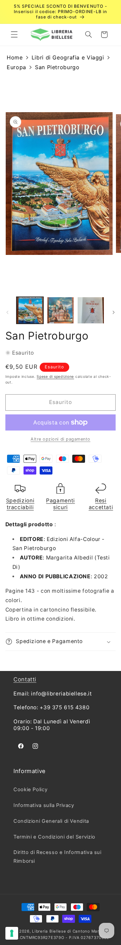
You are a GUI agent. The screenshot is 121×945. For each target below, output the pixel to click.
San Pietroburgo (57, 67)
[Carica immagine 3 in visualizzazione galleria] (90, 310)
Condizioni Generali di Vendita (51, 821)
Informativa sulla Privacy (43, 805)
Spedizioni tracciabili (20, 503)
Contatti (24, 679)
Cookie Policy (30, 789)
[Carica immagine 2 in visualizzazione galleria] (60, 310)
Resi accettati (101, 503)
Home (15, 57)
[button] (14, 34)
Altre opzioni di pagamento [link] (60, 439)
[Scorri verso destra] (113, 312)
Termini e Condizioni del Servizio (54, 837)
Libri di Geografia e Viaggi (68, 57)
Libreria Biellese (49, 931)
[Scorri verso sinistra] (7, 312)
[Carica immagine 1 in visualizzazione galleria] (29, 310)
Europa (16, 67)
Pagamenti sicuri (60, 503)
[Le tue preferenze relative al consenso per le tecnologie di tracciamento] (11, 933)
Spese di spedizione (55, 376)
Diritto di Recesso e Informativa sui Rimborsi (57, 856)
